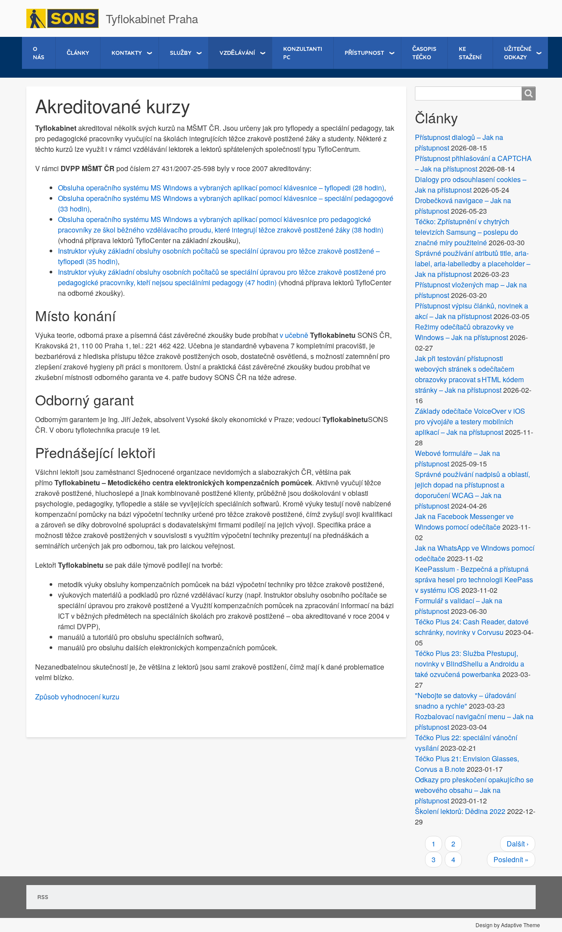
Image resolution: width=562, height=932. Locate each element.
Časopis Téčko (424, 53)
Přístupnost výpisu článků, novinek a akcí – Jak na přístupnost (471, 311)
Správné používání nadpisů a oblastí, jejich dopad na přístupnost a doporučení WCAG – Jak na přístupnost (472, 490)
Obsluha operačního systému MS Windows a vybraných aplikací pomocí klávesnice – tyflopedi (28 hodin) (221, 188)
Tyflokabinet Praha (152, 18)
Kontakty (127, 52)
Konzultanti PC (302, 53)
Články (78, 52)
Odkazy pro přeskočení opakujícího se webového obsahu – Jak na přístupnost (474, 790)
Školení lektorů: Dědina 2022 (460, 811)
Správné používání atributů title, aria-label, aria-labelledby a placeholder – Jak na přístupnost (472, 263)
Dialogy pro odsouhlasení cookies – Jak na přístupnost (470, 184)
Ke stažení (470, 53)
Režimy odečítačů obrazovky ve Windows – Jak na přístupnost (464, 332)
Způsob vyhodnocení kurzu (77, 697)
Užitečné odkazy (517, 53)
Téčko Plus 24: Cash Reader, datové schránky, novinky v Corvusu (472, 627)
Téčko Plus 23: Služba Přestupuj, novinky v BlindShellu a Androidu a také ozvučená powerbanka (469, 663)
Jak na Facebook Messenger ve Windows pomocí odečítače (464, 521)
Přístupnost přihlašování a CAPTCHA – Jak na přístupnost (473, 163)
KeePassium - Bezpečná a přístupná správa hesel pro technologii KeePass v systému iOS (474, 579)
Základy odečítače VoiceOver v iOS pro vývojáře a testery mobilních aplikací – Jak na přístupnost (470, 421)
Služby (180, 52)
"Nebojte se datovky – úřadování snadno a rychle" (465, 700)
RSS (42, 896)
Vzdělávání (237, 52)
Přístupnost (364, 52)
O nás (38, 53)
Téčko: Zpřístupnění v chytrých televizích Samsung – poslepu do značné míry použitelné (466, 231)
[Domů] (66, 18)
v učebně (294, 335)
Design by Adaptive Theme (508, 924)
